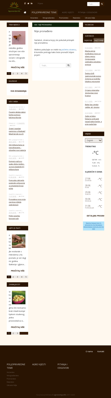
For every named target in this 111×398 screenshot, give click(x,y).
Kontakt (100, 351)
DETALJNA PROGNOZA (97, 215)
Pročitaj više (18, 67)
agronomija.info (60, 395)
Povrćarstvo (63, 18)
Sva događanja (19, 91)
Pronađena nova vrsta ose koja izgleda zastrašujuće (17, 202)
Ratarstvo (76, 18)
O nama (89, 351)
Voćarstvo (34, 18)
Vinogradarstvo (49, 18)
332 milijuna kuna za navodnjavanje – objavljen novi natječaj (17, 147)
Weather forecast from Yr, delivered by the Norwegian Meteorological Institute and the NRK (94, 226)
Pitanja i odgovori (87, 12)
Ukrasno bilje (90, 18)
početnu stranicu (68, 49)
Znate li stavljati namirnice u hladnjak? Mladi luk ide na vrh (17, 131)
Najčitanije (98, 40)
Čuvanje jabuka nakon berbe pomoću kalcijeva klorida (17, 115)
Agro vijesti (68, 12)
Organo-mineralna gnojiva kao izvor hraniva (92, 93)
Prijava (40, 3)
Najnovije (88, 40)
